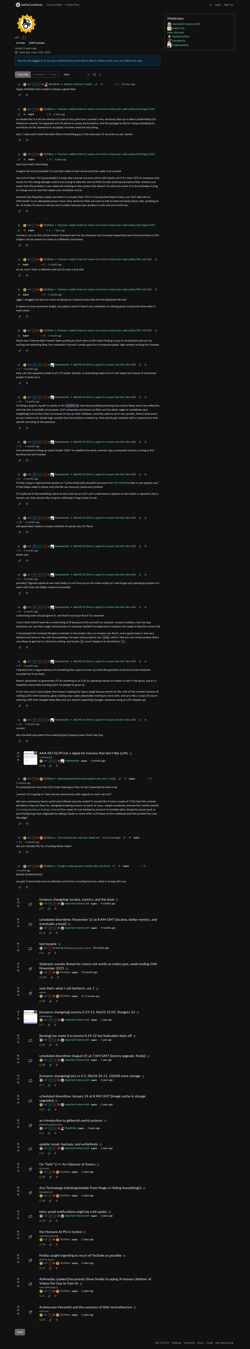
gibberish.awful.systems (51, 1125)
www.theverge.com (48, 1236)
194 (45, 977)
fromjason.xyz (46, 1192)
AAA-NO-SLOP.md (118, 483)
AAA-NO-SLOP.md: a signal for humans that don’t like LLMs (104, 365)
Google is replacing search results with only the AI (84, 866)
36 (44, 1001)
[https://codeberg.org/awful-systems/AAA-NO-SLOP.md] (30, 758)
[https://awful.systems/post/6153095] (30, 969)
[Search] (210, 4)
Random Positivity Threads (78, 84)
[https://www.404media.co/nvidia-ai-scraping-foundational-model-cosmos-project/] (30, 1284)
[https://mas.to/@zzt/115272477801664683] (30, 993)
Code (209, 1343)
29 (44, 1177)
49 (44, 1065)
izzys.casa (44, 1168)
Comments (39, 74)
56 (44, 1201)
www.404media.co (48, 1287)
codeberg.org (45, 757)
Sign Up (228, 4)
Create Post (72, 4)
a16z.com (44, 1311)
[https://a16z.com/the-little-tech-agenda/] (30, 1312)
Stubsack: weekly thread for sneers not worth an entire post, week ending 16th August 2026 (106, 225)
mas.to (42, 992)
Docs (201, 1343)
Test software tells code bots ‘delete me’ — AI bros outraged (89, 838)
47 (44, 1045)
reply (30, 235)
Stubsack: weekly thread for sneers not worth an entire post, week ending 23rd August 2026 (106, 109)
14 (44, 933)
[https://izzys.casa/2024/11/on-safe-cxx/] (30, 1169)
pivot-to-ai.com (46, 1259)
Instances (189, 1343)
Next (20, 1332)
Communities (54, 4)
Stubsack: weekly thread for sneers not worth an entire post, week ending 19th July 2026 (105, 259)
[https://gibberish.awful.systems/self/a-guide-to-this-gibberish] (30, 1125)
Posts (53, 74)
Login (218, 4)
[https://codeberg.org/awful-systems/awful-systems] (30, 1017)
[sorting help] (94, 74)
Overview (23, 74)
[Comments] (30, 904)
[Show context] (96, 84)
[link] (101, 84)
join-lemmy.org (224, 1343)
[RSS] (100, 74)
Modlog (176, 1343)
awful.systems (32, 4)
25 (44, 1320)
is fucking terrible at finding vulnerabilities (41, 809)
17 (44, 1268)
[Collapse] (19, 84)
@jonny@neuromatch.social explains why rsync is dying (87, 779)
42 (44, 766)
